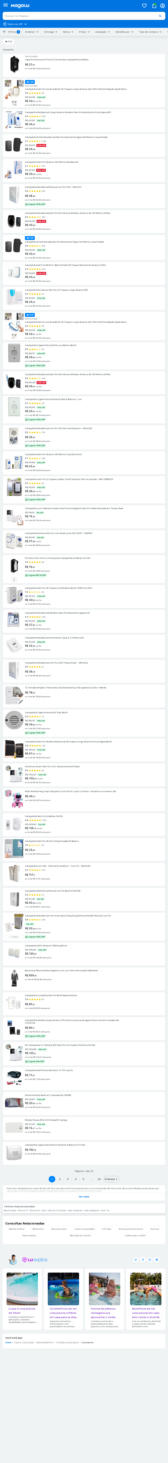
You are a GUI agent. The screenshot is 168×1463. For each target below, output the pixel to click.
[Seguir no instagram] (150, 1259)
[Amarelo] (14, 336)
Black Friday (10, 1210)
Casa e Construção (24, 1342)
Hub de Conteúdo (57, 1210)
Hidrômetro (38, 1229)
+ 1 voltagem (14, 937)
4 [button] (75, 1179)
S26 (44, 1210)
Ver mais (84, 1196)
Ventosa (154, 1229)
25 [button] (99, 1179)
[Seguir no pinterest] (156, 1259)
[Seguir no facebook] (143, 1259)
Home (8, 1342)
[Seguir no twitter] (136, 1259)
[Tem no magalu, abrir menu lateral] (5, 5)
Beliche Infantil (16, 1229)
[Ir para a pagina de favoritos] (144, 5)
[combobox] (84, 16)
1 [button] (52, 1179)
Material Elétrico (45, 1342)
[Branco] (14, 579)
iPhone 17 (23, 1210)
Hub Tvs (105, 1210)
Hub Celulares (75, 1210)
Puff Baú (106, 1229)
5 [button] (83, 1179)
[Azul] (14, 103)
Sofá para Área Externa (131, 1229)
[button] (160, 16)
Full (10, 41)
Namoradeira (29, 1235)
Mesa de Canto (59, 1229)
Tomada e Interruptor (67, 1342)
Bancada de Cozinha (80, 1235)
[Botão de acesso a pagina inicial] (74, 6)
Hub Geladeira (91, 1210)
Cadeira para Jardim (135, 1235)
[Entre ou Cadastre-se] (162, 6)
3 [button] (67, 1179)
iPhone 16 (35, 1210)
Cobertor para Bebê (84, 1229)
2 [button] (60, 1179)
